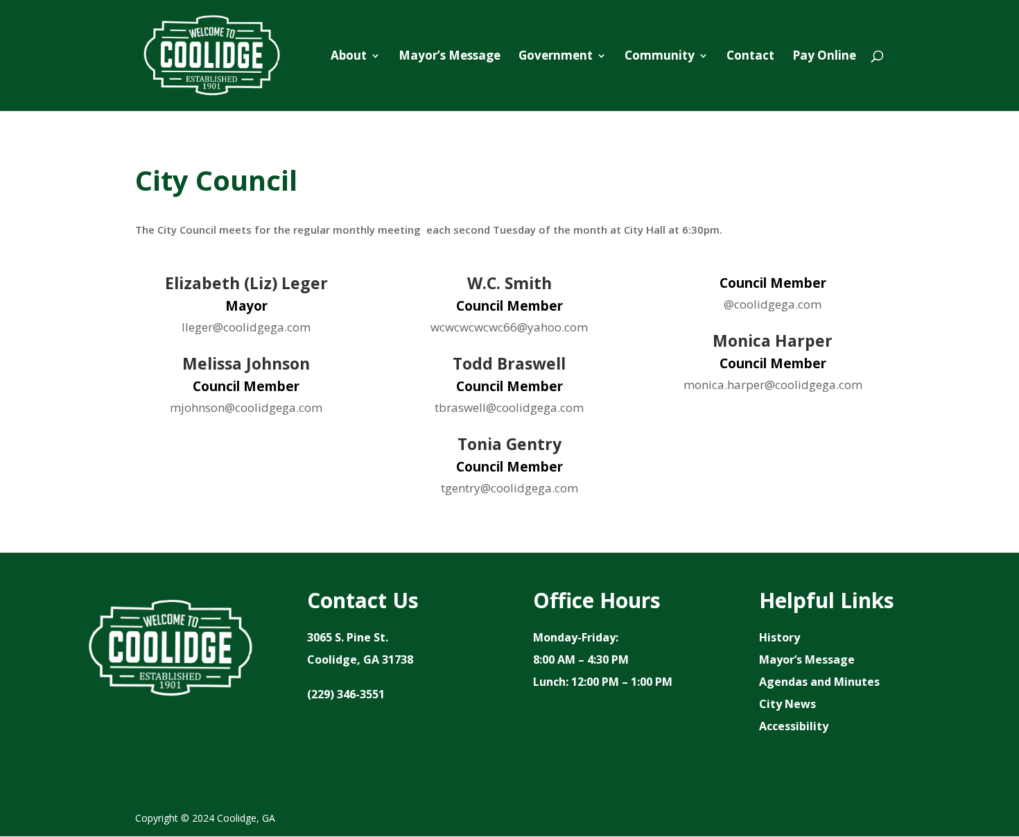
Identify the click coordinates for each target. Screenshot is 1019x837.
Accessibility (793, 726)
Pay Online (824, 57)
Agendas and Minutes (819, 681)
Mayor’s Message (449, 57)
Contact (750, 57)
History (779, 637)
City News (787, 703)
